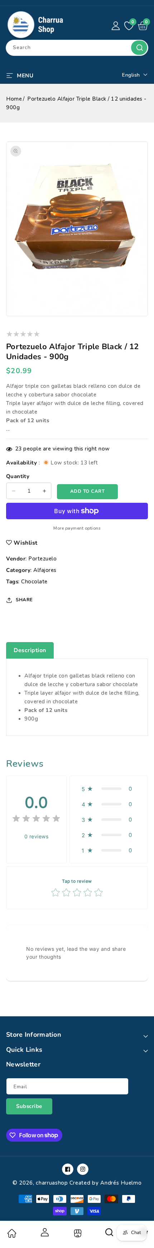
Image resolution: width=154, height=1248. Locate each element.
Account (44, 1232)
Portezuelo (42, 558)
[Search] (109, 1235)
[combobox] (77, 48)
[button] (19, 75)
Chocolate (34, 581)
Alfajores (45, 570)
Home (14, 98)
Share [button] (24, 600)
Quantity (17, 476)
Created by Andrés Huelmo (105, 1182)
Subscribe (29, 1106)
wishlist (26, 542)
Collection (77, 1233)
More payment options (77, 528)
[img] (36, 819)
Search (139, 47)
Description (30, 650)
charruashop (52, 1182)
